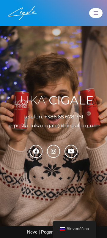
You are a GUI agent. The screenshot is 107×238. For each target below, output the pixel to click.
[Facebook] (36, 151)
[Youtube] (71, 151)
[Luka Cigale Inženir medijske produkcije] (22, 13)
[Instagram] (53, 151)
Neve (32, 231)
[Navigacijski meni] (96, 13)
